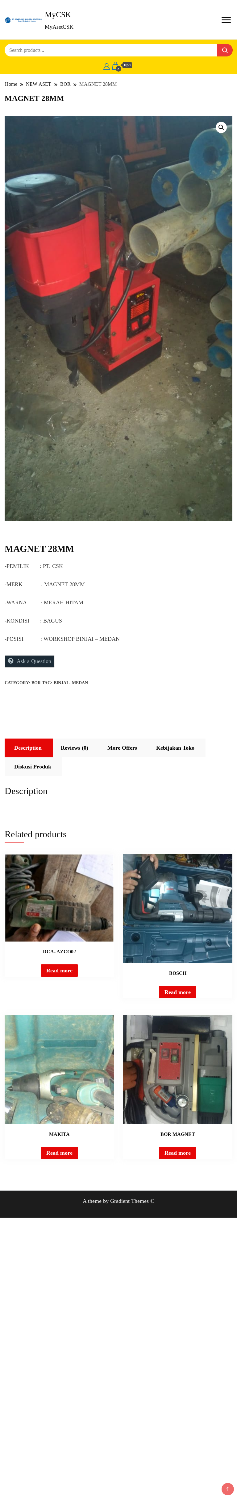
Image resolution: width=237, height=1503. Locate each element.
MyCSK (58, 14)
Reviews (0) (74, 748)
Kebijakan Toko (175, 748)
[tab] (28, 748)
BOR (36, 683)
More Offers (122, 748)
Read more (59, 970)
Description (28, 748)
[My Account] (106, 65)
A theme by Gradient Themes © (119, 1201)
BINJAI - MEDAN (71, 683)
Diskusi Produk (32, 767)
